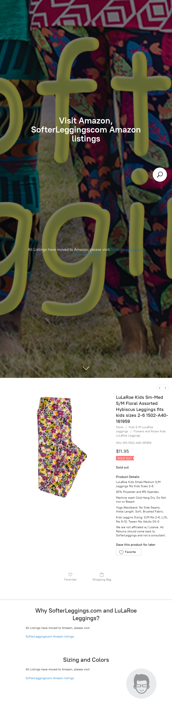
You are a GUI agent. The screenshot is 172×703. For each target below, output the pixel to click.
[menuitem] (160, 388)
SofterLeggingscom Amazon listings (50, 636)
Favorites (70, 579)
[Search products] (160, 174)
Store (119, 427)
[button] (128, 552)
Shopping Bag (102, 579)
